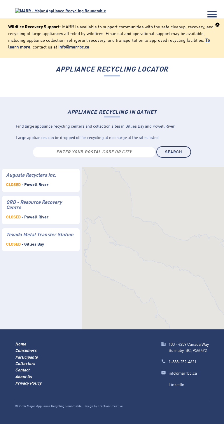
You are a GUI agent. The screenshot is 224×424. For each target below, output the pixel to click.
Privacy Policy (28, 383)
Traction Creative (110, 406)
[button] (141, 214)
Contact (22, 370)
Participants (26, 357)
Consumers (25, 351)
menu (212, 14)
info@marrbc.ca (73, 47)
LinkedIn (176, 385)
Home (20, 344)
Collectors (25, 364)
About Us (23, 377)
